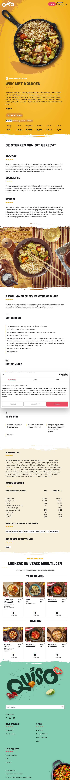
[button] (62, 707)
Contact (8, 762)
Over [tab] (57, 379)
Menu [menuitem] (52, 4)
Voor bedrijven (11, 734)
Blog (38, 741)
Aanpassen (34, 404)
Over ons (39, 730)
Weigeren (13, 404)
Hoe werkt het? (41, 734)
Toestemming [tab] (12, 379)
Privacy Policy (11, 770)
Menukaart (9, 730)
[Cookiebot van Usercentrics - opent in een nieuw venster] (60, 374)
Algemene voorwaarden (14, 774)
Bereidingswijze (11, 755)
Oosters (9, 121)
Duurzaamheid (41, 737)
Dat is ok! (57, 404)
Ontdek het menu (14, 115)
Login (60, 4)
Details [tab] (35, 379)
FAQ (7, 759)
